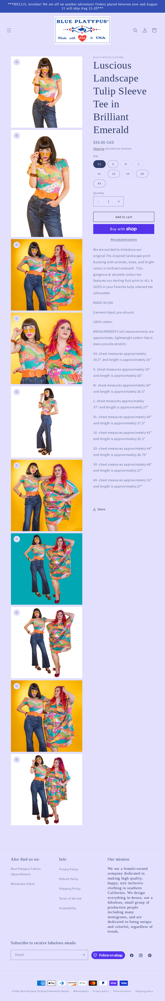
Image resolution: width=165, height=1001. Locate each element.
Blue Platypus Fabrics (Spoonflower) (26, 871)
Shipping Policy (69, 888)
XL (102, 175)
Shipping (98, 148)
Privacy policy (101, 991)
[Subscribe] (83, 955)
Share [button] (101, 509)
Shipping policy (144, 991)
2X (130, 175)
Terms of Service (70, 898)
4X (99, 183)
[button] (9, 30)
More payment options (124, 239)
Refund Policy (68, 879)
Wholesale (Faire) (23, 884)
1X (113, 174)
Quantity (98, 193)
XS (99, 164)
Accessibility (67, 908)
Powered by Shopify (58, 991)
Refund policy (81, 991)
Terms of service (122, 991)
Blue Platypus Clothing (33, 991)
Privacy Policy (68, 869)
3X (142, 174)
